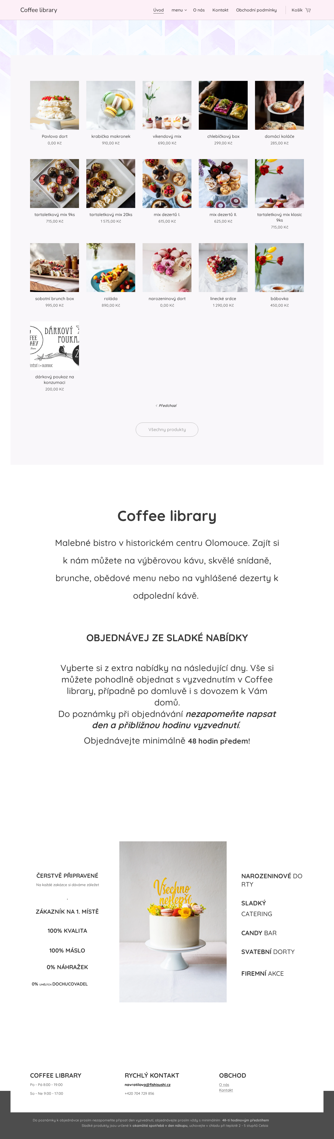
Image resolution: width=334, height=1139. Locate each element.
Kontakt (226, 1090)
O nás (224, 1084)
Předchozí (167, 405)
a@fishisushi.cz (157, 1084)
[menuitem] (160, 10)
